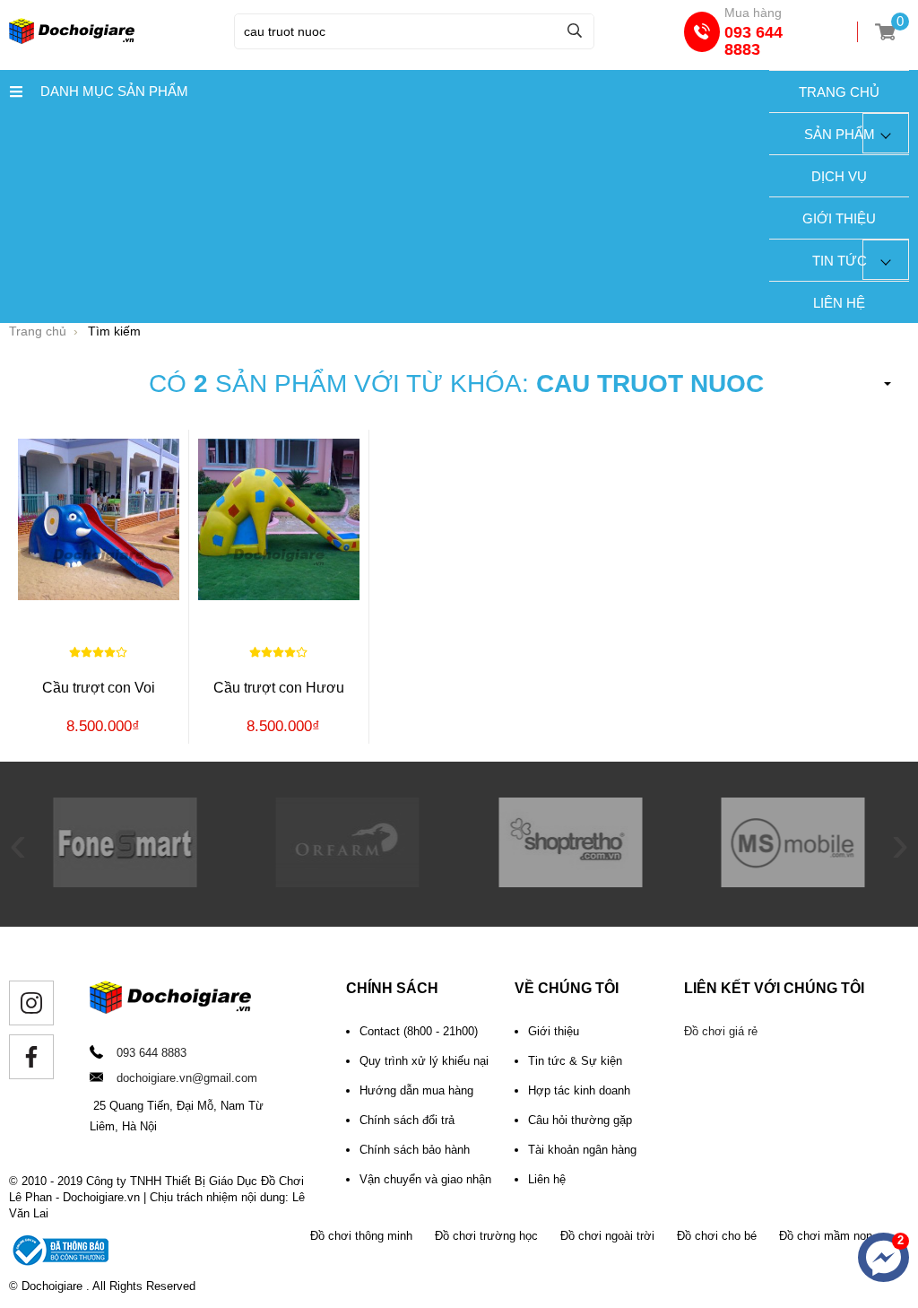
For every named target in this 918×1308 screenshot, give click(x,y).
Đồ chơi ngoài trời (607, 1236)
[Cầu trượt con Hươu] (278, 519)
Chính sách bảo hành (414, 1149)
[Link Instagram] (31, 1003)
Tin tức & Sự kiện (575, 1061)
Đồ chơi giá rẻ (721, 1031)
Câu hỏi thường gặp (580, 1120)
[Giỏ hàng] (885, 32)
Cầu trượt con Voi (98, 687)
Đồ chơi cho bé (717, 1236)
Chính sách (392, 988)
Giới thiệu (839, 218)
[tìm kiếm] (574, 30)
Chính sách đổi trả (407, 1120)
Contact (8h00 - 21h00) (418, 1031)
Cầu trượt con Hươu (278, 687)
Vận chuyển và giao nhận (425, 1179)
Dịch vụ (839, 176)
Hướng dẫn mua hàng (416, 1090)
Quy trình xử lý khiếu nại (424, 1061)
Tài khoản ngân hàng (582, 1149)
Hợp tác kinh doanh (579, 1090)
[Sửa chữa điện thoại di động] (124, 883)
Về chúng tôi (567, 988)
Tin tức (839, 260)
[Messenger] (883, 1257)
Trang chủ (839, 92)
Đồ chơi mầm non (825, 1236)
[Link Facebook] (31, 1056)
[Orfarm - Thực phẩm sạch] (348, 883)
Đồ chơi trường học (486, 1236)
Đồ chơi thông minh (361, 1236)
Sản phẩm (839, 134)
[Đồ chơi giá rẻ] (71, 39)
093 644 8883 (753, 40)
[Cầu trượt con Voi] (98, 519)
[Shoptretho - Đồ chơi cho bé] (570, 883)
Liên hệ (839, 302)
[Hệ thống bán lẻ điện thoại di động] (793, 883)
